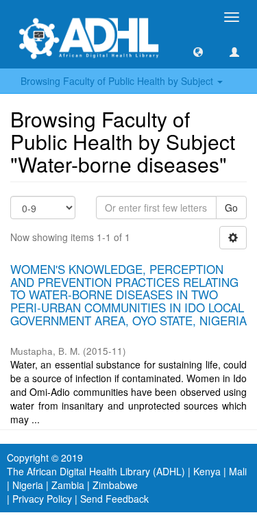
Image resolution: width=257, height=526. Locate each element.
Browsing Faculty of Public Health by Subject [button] (118, 81)
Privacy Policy (42, 498)
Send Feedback (114, 498)
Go (231, 207)
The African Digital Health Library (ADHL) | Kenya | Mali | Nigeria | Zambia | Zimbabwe (127, 478)
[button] (198, 51)
